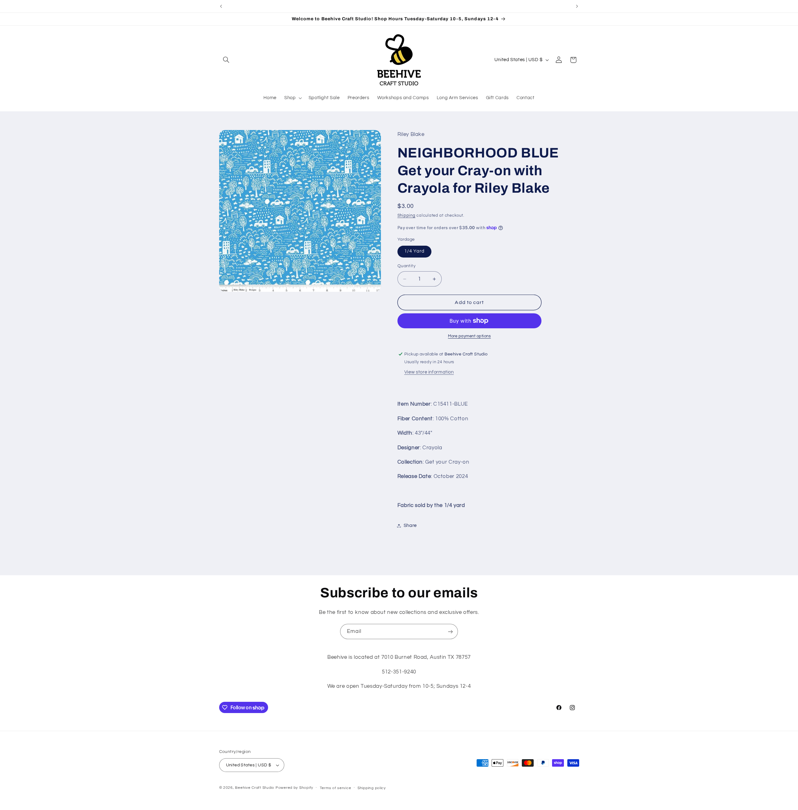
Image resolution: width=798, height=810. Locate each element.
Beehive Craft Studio (254, 787)
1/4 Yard (414, 251)
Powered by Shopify (294, 787)
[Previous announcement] (221, 6)
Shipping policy (372, 788)
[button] (226, 60)
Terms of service (335, 788)
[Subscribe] (450, 631)
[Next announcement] (577, 6)
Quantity (406, 266)
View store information (429, 372)
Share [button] (410, 525)
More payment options (469, 336)
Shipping (406, 216)
